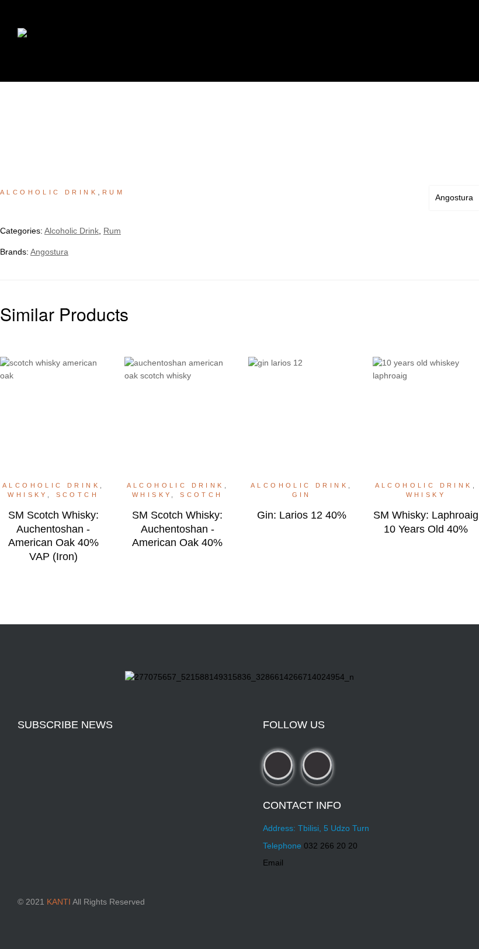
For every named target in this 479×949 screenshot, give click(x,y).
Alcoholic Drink (49, 192)
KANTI (59, 901)
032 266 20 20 (330, 845)
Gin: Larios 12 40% (301, 515)
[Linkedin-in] (317, 765)
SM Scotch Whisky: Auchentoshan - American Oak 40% (177, 528)
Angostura (454, 197)
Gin (301, 494)
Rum (113, 192)
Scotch (77, 494)
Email (273, 862)
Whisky (27, 494)
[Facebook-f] (278, 765)
